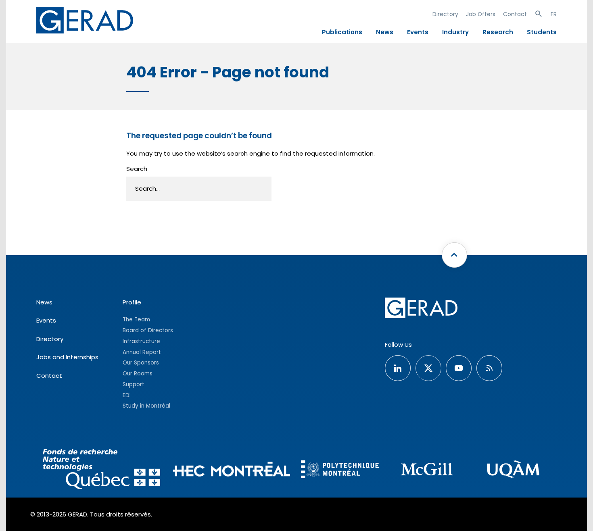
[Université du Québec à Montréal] (513, 470)
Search (136, 169)
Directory (445, 14)
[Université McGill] (426, 470)
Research (497, 32)
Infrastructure (141, 341)
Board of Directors (148, 330)
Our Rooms (137, 373)
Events (417, 32)
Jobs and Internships (67, 357)
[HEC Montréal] (232, 470)
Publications (342, 32)
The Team (136, 319)
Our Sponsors (141, 362)
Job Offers (480, 14)
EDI (127, 395)
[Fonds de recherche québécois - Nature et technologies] (101, 470)
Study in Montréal (146, 406)
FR (554, 14)
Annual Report (142, 352)
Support (133, 384)
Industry (455, 32)
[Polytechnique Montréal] (339, 470)
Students (542, 32)
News (384, 32)
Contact (515, 14)
